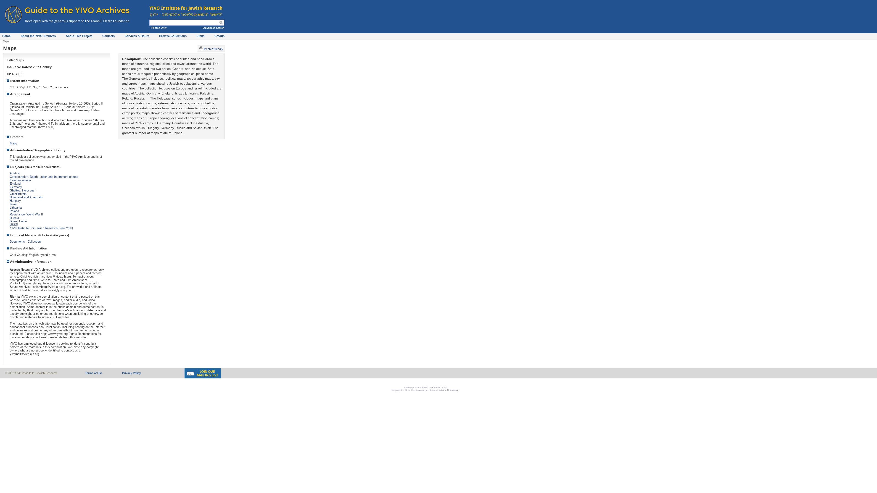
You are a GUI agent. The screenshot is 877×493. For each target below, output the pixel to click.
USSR (14, 224)
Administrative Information (30, 261)
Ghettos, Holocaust (22, 190)
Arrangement (19, 94)
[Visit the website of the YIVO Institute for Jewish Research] (187, 9)
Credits (219, 36)
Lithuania (16, 207)
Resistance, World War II (26, 214)
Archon (429, 387)
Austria (14, 173)
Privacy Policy (131, 373)
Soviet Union (18, 221)
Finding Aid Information (28, 248)
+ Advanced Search (212, 27)
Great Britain (18, 194)
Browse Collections (173, 36)
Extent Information (24, 81)
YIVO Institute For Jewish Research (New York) (41, 228)
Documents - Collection (25, 241)
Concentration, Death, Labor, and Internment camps (44, 176)
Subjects (16, 167)
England (15, 183)
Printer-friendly (213, 49)
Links (200, 36)
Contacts (108, 36)
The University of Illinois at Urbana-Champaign (435, 390)
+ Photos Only (157, 27)
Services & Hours (137, 36)
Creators (16, 137)
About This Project (79, 36)
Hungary (15, 200)
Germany (16, 187)
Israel (13, 204)
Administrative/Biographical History (37, 150)
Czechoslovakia (20, 180)
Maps (13, 143)
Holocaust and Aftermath (26, 197)
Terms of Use (94, 373)
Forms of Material (23, 235)
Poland (14, 211)
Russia (14, 218)
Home (6, 36)
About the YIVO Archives (38, 36)
